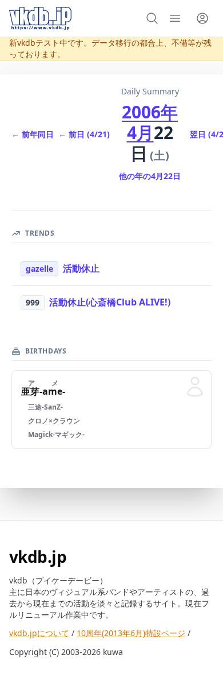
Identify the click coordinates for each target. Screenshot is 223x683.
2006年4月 (150, 122)
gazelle (39, 268)
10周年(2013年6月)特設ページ (131, 633)
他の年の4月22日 (150, 175)
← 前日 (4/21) (84, 134)
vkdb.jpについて (39, 633)
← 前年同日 (32, 134)
